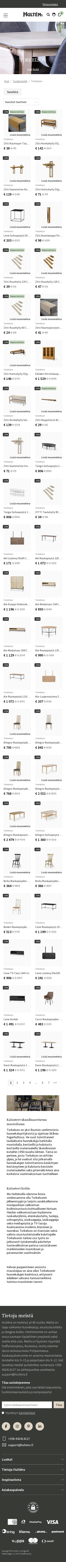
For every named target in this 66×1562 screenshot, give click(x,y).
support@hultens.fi (14, 1374)
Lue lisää (33, 69)
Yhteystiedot (50, 4)
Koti (6, 81)
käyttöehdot (27, 1413)
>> (55, 1083)
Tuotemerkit (20, 81)
